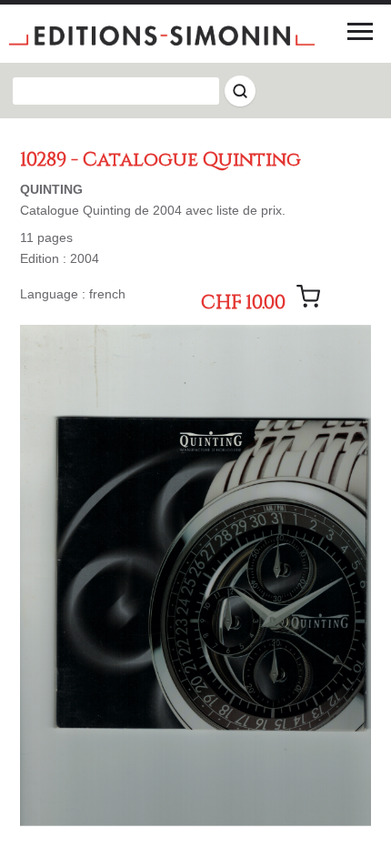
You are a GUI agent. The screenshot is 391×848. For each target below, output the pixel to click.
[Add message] (308, 296)
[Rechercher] (240, 91)
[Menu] (360, 31)
